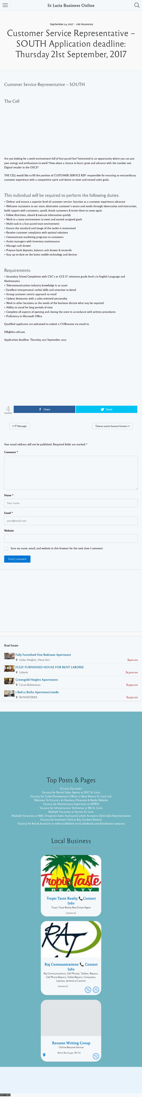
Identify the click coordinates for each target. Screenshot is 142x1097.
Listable (82, 1082)
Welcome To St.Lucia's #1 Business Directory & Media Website (71, 800)
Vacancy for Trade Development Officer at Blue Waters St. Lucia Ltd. (71, 796)
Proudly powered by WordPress (56, 1082)
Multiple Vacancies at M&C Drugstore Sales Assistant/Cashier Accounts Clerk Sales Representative (71, 815)
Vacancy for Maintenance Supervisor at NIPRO (71, 804)
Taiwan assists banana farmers (111, 426)
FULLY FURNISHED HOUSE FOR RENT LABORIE (49, 667)
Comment (11, 452)
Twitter (117, 1077)
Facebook (104, 1077)
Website (9, 530)
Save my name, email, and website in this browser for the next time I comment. (57, 548)
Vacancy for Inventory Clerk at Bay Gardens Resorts (71, 819)
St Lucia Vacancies (71, 788)
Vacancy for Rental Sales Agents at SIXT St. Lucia (71, 792)
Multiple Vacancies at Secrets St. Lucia (71, 811)
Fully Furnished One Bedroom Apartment (43, 655)
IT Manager (21, 426)
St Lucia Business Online (71, 5)
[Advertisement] (71, 130)
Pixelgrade (95, 1082)
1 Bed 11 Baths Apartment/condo (37, 692)
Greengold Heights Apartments (36, 679)
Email (8, 513)
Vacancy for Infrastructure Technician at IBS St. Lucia (71, 808)
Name (9, 495)
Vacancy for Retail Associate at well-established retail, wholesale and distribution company (71, 823)
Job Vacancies (84, 24)
